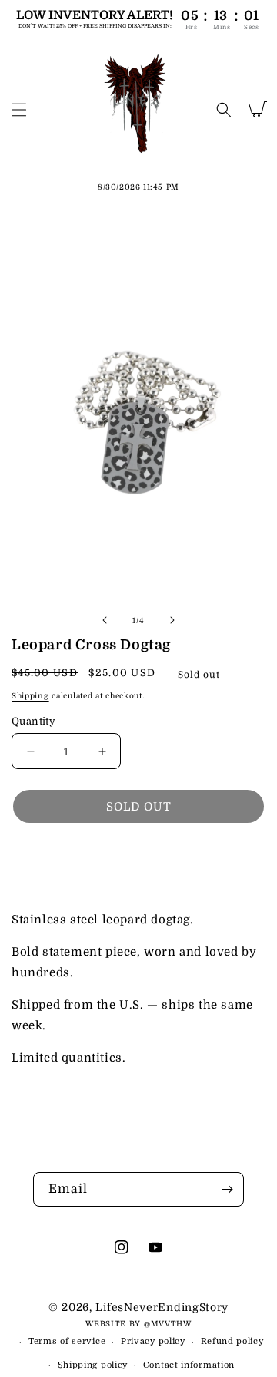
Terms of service (66, 1341)
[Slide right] (172, 620)
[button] (19, 110)
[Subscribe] (227, 1189)
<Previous (79, 859)
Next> (198, 859)
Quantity (33, 721)
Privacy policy (153, 1341)
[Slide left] (105, 620)
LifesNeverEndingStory (162, 1307)
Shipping (30, 696)
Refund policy (232, 1341)
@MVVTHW (168, 1323)
